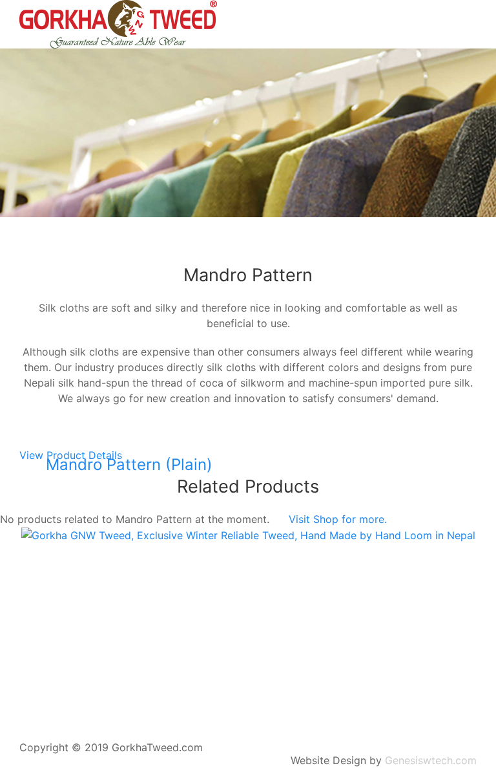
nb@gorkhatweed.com (305, 579)
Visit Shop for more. (338, 519)
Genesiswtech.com (431, 760)
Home (53, 225)
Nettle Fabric (70, 240)
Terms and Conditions (248, 718)
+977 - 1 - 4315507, (413, 579)
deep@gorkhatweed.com (185, 579)
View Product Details (70, 455)
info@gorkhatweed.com (62, 579)
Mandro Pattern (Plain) (129, 464)
